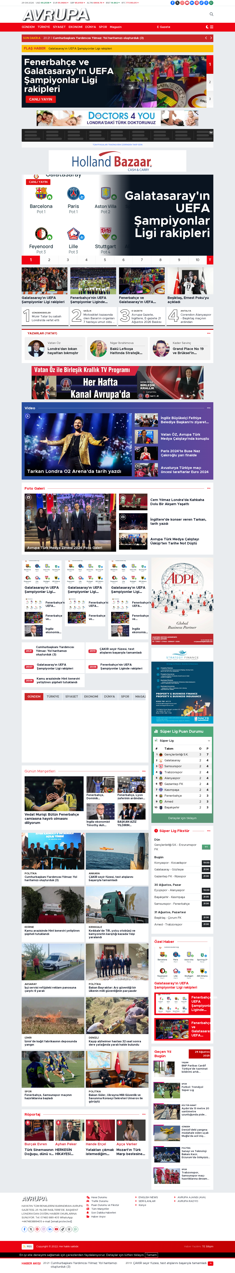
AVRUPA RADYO (188, 1201)
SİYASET (59, 27)
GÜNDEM (28, 27)
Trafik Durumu (99, 1201)
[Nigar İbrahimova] (98, 348)
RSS (29, 1246)
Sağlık (87, 311)
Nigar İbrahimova (121, 343)
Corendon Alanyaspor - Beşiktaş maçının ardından (196, 318)
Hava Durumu (99, 1197)
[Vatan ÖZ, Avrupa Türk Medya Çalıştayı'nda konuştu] (146, 436)
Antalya (186, 311)
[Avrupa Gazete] (56, 14)
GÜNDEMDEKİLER (41, 313)
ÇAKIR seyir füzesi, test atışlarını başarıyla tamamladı (169, 1263)
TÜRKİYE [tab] (53, 696)
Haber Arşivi (98, 1216)
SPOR (103, 27)
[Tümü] (144, 1114)
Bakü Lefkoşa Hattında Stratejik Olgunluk (125, 351)
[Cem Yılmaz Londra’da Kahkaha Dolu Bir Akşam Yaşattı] (133, 501)
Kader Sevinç (182, 343)
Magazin (116, 27)
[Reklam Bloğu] (117, 118)
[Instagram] (43, 1229)
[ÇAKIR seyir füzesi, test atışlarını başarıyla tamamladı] (117, 851)
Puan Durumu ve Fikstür (105, 1205)
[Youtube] (56, 1229)
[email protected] (61, 1221)
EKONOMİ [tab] (91, 696)
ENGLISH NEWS (148, 1197)
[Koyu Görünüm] (207, 27)
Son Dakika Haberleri (103, 1212)
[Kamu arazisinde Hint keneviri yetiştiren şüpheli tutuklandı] (53, 904)
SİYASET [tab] (71, 696)
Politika (31, 873)
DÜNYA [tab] (109, 696)
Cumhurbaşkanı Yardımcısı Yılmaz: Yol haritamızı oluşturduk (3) (55, 651)
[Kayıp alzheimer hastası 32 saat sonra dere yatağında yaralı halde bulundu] (117, 1015)
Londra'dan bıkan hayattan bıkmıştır (63, 351)
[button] (206, 38)
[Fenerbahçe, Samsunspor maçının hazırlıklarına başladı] (53, 1069)
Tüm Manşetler (100, 1209)
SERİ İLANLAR (147, 1201)
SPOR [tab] (125, 696)
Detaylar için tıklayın (182, 818)
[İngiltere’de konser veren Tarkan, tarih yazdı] (133, 521)
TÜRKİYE (44, 27)
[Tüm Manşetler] (144, 771)
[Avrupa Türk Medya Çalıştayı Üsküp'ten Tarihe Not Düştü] (133, 541)
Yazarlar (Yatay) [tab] (42, 333)
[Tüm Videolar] (208, 408)
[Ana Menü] (211, 27)
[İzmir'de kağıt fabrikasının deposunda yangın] (53, 1015)
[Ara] (211, 14)
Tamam (151, 1255)
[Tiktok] (63, 1229)
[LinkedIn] (50, 1229)
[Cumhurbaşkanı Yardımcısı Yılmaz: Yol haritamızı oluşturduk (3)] (53, 851)
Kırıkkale (95, 927)
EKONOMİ (75, 27)
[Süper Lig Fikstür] (208, 830)
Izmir (28, 1037)
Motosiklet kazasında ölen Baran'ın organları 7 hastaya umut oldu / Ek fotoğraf (99, 318)
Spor (28, 1091)
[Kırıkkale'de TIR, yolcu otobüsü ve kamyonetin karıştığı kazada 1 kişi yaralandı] (117, 904)
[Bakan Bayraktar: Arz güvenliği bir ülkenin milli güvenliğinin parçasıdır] (117, 962)
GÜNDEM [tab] (34, 696)
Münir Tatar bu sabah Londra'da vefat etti (46, 318)
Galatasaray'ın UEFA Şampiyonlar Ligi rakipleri (80, 48)
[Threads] (69, 1229)
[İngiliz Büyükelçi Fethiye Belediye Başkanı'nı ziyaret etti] (146, 419)
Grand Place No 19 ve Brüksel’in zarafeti (188, 351)
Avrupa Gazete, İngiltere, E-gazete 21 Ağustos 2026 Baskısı (146, 318)
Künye (142, 1205)
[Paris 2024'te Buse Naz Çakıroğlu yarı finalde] (146, 453)
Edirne (29, 927)
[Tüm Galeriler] (208, 488)
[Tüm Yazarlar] (208, 333)
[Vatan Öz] (36, 348)
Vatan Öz (54, 343)
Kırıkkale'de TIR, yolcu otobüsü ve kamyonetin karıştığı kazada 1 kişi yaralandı (112, 934)
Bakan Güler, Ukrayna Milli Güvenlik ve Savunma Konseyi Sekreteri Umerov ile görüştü (116, 1098)
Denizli (94, 1037)
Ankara (94, 873)
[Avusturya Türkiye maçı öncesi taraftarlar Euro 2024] (146, 469)
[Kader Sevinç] (161, 348)
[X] (31, 1229)
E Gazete (163, 27)
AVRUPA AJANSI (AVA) (192, 1197)
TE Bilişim (207, 1246)
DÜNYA (90, 27)
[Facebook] (24, 1229)
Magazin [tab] (142, 696)
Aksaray (31, 984)
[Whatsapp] (75, 1229)
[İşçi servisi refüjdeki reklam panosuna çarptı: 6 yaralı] (53, 962)
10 (197, 260)
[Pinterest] (37, 1229)
